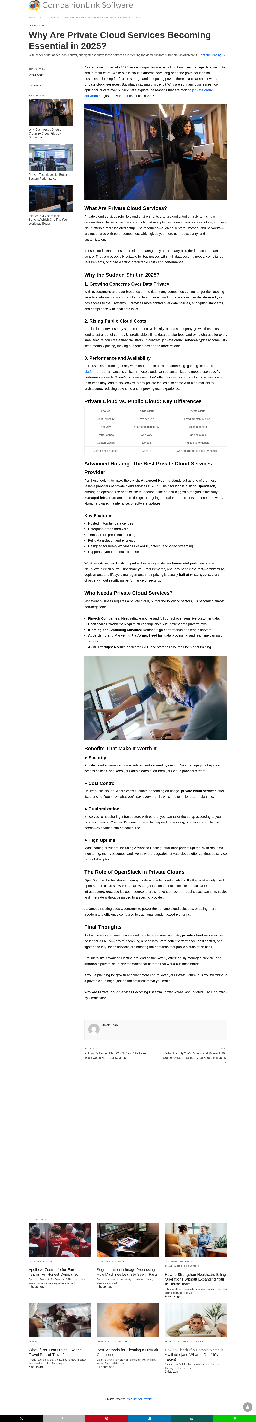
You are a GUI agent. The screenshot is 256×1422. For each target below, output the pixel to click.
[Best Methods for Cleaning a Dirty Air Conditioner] (128, 1320)
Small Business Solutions (182, 1266)
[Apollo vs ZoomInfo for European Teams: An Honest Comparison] (60, 1240)
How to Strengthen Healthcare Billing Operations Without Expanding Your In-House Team (195, 1279)
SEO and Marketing (41, 1261)
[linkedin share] (149, 1418)
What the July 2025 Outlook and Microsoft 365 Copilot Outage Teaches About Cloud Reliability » (194, 1058)
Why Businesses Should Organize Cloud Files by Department (45, 133)
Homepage (35, 17)
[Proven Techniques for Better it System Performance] (51, 157)
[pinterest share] (106, 1418)
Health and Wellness (179, 1261)
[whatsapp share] (192, 1418)
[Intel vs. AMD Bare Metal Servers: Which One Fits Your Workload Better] (51, 198)
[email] (64, 1418)
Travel (33, 1341)
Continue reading (211, 55)
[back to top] (247, 1407)
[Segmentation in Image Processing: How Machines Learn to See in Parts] (128, 1240)
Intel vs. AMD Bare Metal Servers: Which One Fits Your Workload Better (48, 219)
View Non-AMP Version (139, 1398)
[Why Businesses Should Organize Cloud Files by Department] (51, 112)
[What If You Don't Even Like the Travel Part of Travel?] (60, 1320)
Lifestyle (103, 1341)
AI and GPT (103, 1261)
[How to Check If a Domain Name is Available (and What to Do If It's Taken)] (196, 1320)
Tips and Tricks (122, 1341)
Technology (120, 1261)
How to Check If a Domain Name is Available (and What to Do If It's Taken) (194, 1354)
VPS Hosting (53, 17)
